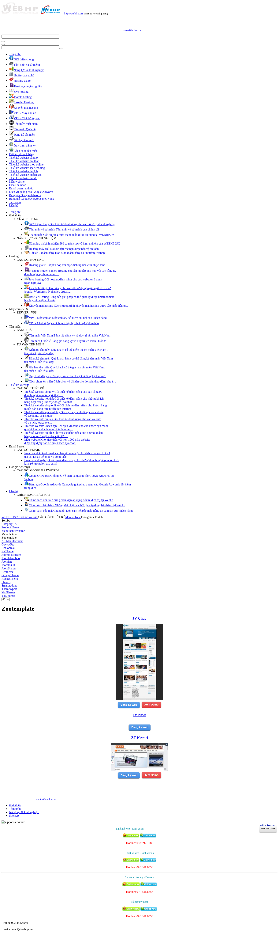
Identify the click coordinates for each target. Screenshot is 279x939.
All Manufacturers (12, 541)
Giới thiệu (15, 805)
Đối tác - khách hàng (21, 154)
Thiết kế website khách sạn (25, 174)
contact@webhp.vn (132, 30)
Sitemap (14, 815)
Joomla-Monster (11, 554)
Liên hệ (13, 205)
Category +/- (9, 524)
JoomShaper (9, 568)
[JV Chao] (139, 699)
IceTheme (7, 551)
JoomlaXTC (9, 565)
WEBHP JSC (10, 517)
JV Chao (139, 618)
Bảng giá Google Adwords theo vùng (31, 198)
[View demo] (151, 707)
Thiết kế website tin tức (23, 178)
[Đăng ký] (128, 707)
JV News (139, 715)
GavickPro (8, 544)
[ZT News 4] (139, 769)
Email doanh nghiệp (21, 188)
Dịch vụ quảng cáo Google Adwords (31, 191)
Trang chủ (15, 54)
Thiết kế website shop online (26, 164)
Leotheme (7, 571)
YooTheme (8, 592)
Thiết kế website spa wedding (27, 167)
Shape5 (6, 582)
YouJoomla (8, 595)
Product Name (10, 527)
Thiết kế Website (19, 384)
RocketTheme (10, 578)
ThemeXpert (9, 589)
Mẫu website (16, 181)
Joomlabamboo (11, 558)
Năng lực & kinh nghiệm (24, 812)
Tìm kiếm (15, 202)
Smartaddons (9, 585)
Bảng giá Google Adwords (25, 195)
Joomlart (7, 561)
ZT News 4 (139, 738)
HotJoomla (8, 547)
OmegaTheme (10, 575)
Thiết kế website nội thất (24, 161)
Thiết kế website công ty (24, 157)
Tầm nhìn (15, 808)
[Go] (3, 41)
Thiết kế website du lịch (23, 171)
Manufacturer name (13, 530)
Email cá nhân (17, 185)
